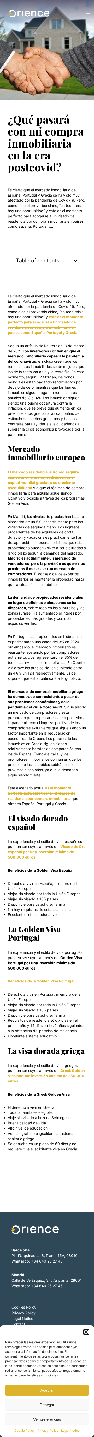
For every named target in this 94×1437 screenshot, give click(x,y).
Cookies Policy (23, 1307)
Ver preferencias (47, 1419)
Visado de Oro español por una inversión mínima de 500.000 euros (47, 851)
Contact (18, 1324)
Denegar (47, 1405)
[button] (86, 1332)
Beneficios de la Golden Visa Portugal (41, 981)
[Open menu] (88, 13)
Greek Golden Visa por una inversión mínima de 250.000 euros (46, 1075)
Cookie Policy (24, 1431)
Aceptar (47, 1390)
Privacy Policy (47, 1431)
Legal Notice (70, 1431)
